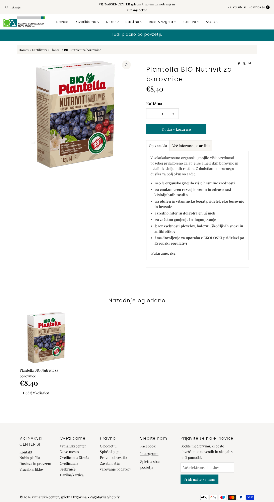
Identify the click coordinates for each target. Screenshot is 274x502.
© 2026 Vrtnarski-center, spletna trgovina (53, 497)
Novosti (62, 21)
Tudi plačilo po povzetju (137, 34)
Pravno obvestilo (113, 457)
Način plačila (29, 457)
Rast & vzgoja (161, 21)
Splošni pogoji (111, 451)
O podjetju (108, 446)
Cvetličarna (86, 21)
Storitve (190, 21)
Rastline (133, 21)
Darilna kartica (72, 475)
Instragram (149, 453)
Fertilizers (39, 50)
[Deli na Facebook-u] (239, 63)
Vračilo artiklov (31, 469)
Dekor (111, 21)
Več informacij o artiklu (191, 145)
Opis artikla (158, 145)
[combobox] (46, 7)
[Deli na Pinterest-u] (250, 63)
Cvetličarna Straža (74, 457)
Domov (24, 50)
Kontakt (25, 452)
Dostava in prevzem (35, 463)
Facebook (148, 446)
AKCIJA (212, 21)
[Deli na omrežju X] (245, 63)
